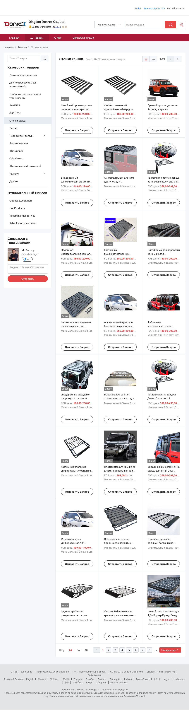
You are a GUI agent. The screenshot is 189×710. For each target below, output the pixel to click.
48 (86, 650)
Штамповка (16, 151)
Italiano (128, 679)
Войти (138, 8)
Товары (38, 37)
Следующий (168, 650)
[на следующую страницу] (177, 59)
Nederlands (179, 679)
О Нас (57, 37)
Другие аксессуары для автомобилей (23, 84)
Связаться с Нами (83, 37)
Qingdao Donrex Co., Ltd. (47, 22)
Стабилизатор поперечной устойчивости (25, 96)
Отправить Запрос (77, 130)
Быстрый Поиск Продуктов (161, 671)
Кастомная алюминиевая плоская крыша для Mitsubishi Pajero (76, 326)
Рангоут (14, 173)
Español (90, 679)
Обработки (16, 158)
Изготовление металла (23, 75)
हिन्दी (67, 682)
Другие (13, 181)
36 (78, 650)
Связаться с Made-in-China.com (126, 671)
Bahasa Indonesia (119, 682)
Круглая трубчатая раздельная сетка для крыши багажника (74, 615)
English (30, 679)
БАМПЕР (14, 105)
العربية (167, 679)
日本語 (66, 679)
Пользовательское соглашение (52, 671)
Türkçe (89, 682)
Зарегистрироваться (154, 8)
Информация (94, 674)
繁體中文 (54, 679)
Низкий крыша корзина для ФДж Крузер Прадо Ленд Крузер (163, 615)
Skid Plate (15, 113)
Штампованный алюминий (25, 166)
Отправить (27, 278)
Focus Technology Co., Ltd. (91, 689)
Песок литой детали (21, 135)
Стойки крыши (17, 120)
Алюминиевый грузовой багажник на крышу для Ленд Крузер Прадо (118, 326)
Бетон (13, 128)
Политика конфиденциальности (89, 671)
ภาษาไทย (77, 682)
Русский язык (143, 679)
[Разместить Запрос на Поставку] (181, 24)
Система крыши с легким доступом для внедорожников (119, 181)
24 (70, 650)
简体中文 (41, 679)
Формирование (18, 143)
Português (115, 679)
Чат (29, 259)
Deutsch (102, 679)
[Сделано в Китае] (27, 7)
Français (77, 679)
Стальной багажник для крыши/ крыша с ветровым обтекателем (120, 615)
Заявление (26, 671)
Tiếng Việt (101, 682)
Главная (14, 37)
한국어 (156, 679)
